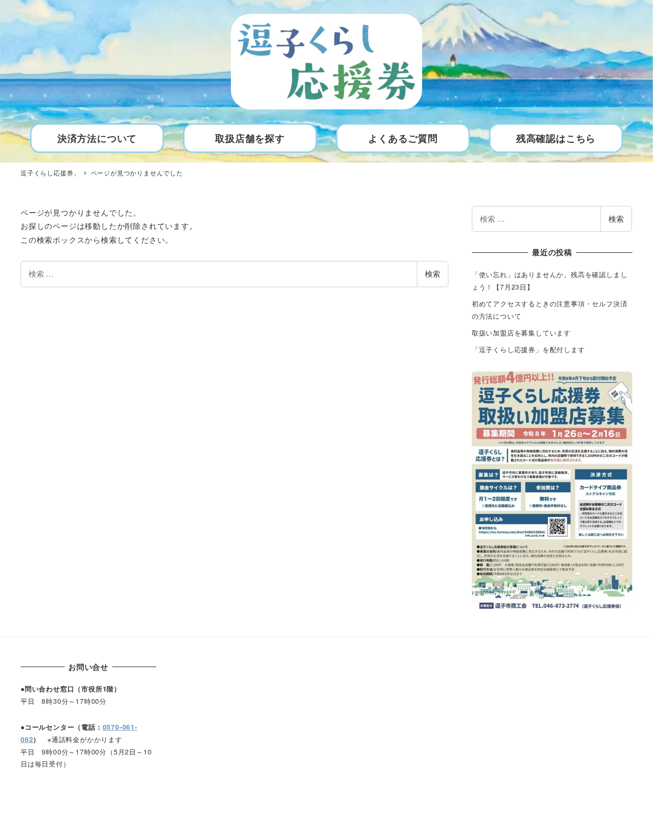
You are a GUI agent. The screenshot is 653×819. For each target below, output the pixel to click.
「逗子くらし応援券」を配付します (528, 349)
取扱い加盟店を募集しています (521, 332)
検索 (432, 273)
